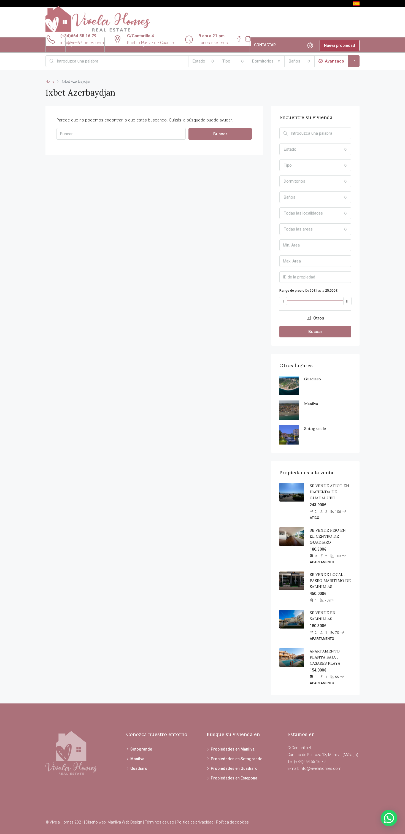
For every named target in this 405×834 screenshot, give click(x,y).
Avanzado (334, 61)
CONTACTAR (265, 45)
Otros (318, 318)
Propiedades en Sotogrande (236, 759)
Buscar (220, 133)
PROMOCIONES (187, 45)
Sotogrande (315, 428)
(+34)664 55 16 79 (78, 35)
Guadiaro (312, 379)
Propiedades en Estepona (234, 778)
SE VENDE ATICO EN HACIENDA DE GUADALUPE (329, 491)
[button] (389, 818)
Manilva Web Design (124, 822)
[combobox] (203, 61)
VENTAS (116, 45)
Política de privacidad (195, 822)
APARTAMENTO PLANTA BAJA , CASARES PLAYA (325, 657)
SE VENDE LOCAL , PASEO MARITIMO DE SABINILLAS (330, 580)
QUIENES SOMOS (85, 45)
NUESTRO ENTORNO (227, 45)
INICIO (55, 45)
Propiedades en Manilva (233, 749)
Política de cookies (232, 822)
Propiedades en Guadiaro (234, 768)
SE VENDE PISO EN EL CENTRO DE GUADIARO (328, 536)
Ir (353, 61)
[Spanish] (356, 3)
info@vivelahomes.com (320, 768)
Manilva (311, 403)
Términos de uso (159, 822)
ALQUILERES (148, 45)
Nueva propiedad (339, 45)
